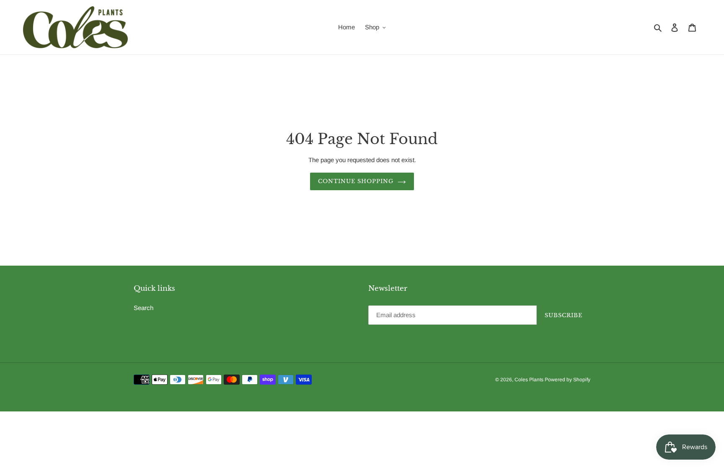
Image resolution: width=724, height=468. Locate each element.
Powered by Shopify (567, 380)
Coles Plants (530, 380)
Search (143, 307)
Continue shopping (356, 181)
